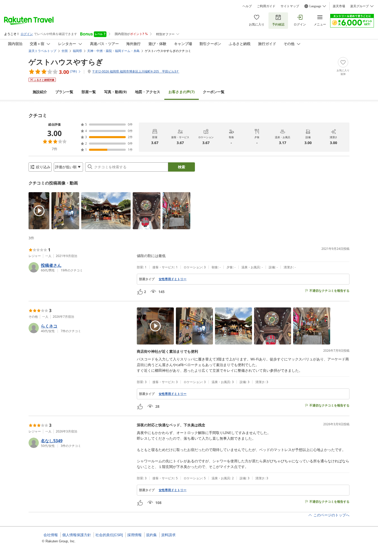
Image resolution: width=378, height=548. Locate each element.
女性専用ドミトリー (172, 279)
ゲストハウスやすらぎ (66, 62)
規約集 (151, 535)
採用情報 (134, 535)
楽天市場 (339, 6)
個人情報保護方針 (76, 535)
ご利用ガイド (266, 6)
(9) (115, 91)
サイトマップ (290, 6)
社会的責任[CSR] (109, 535)
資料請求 (168, 535)
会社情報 (50, 535)
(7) (181, 91)
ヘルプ (247, 6)
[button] (39, 210)
